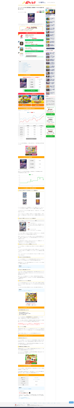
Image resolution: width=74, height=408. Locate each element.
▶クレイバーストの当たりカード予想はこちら (25, 290)
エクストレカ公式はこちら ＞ (34, 45)
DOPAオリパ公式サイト (50, 126)
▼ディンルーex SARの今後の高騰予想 (23, 70)
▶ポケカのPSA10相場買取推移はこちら (24, 397)
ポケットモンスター (48, 100)
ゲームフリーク (51, 101)
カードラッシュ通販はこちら (50, 114)
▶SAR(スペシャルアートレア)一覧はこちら (25, 267)
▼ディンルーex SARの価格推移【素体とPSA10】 (24, 64)
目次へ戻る (71, 402)
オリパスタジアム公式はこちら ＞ (34, 51)
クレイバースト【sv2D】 (36, 379)
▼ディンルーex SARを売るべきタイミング (24, 69)
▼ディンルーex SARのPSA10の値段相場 (23, 65)
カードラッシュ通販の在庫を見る (31, 90)
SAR (37, 377)
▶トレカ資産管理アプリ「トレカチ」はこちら (24, 398)
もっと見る (50, 48)
